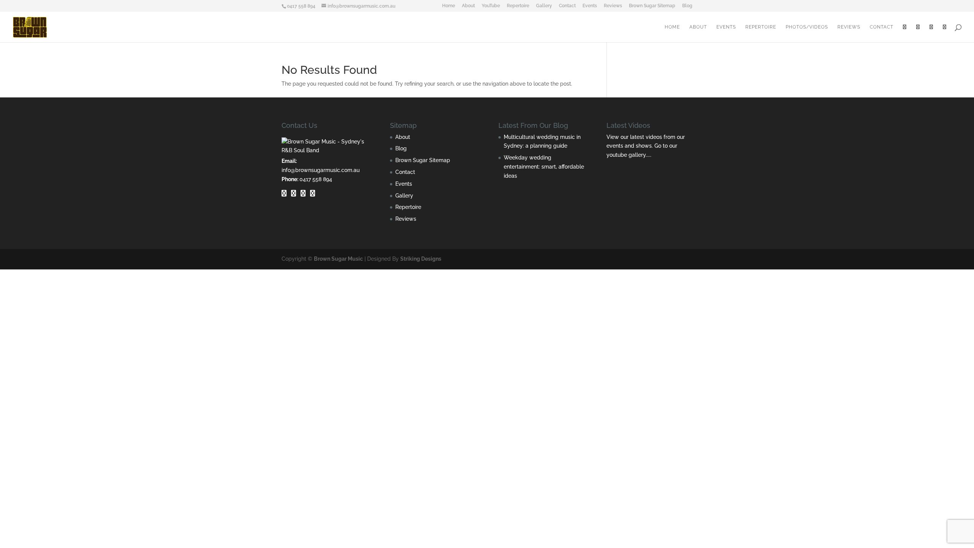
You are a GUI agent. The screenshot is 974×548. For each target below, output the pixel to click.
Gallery (544, 5)
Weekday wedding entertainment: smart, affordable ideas (544, 167)
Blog (687, 5)
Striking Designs (420, 259)
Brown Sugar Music (338, 259)
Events (589, 5)
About (468, 5)
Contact (567, 5)
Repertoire (518, 5)
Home (448, 5)
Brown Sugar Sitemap (652, 5)
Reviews (613, 5)
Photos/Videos (807, 27)
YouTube (491, 5)
